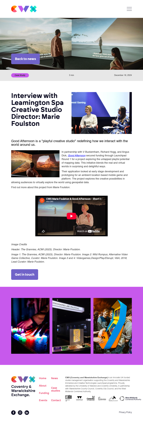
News (54, 378)
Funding (44, 393)
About (42, 385)
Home (42, 378)
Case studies (55, 389)
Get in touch (24, 274)
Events (43, 400)
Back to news (25, 59)
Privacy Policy (125, 412)
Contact (56, 400)
